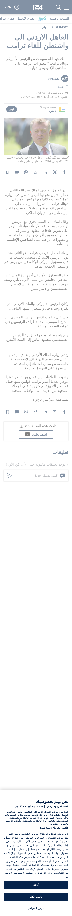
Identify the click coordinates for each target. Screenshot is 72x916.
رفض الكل (36, 896)
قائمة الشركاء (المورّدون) (54, 827)
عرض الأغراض (36, 908)
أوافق (36, 884)
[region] (36, 853)
